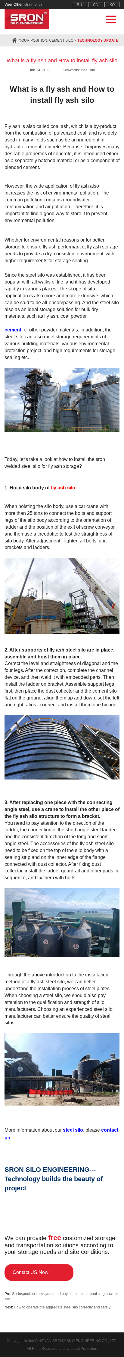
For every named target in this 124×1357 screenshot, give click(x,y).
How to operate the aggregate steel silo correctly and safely (62, 1307)
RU (79, 5)
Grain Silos (33, 4)
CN (95, 5)
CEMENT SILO (61, 40)
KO (112, 5)
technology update (97, 40)
